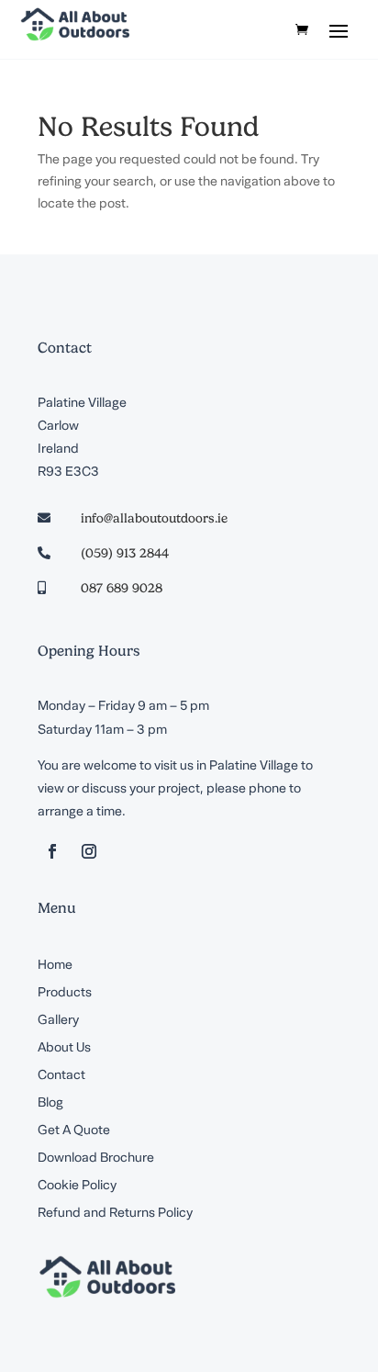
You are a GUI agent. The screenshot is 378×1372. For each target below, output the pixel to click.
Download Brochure (96, 1159)
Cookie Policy (77, 1186)
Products (65, 993)
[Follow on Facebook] (52, 851)
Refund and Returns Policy (115, 1214)
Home (55, 966)
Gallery (58, 1021)
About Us (64, 1048)
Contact (61, 1076)
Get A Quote (74, 1131)
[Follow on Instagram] (89, 851)
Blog (50, 1103)
